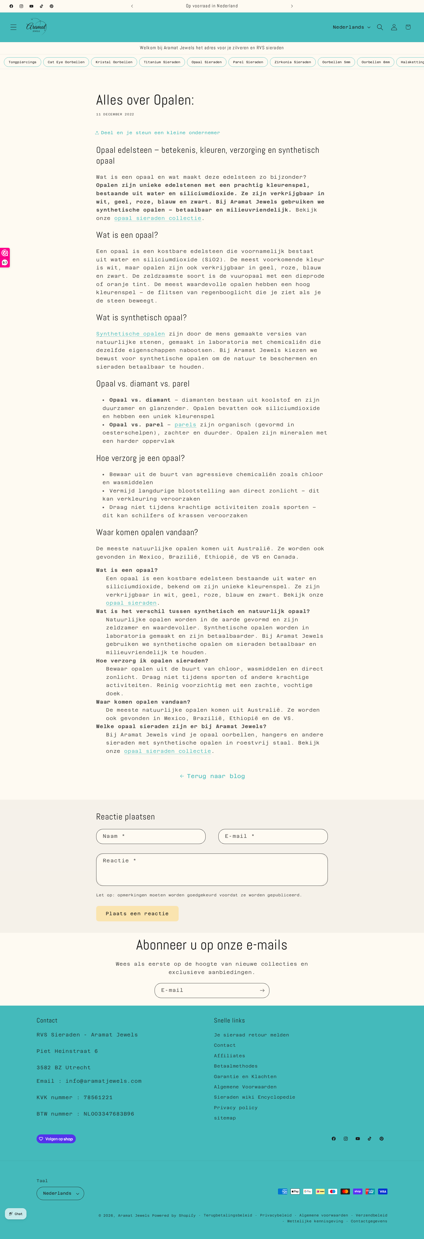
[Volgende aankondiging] (292, 6)
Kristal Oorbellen (114, 62)
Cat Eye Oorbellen (66, 62)
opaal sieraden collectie (157, 218)
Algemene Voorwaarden (245, 1086)
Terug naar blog (216, 776)
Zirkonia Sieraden (293, 62)
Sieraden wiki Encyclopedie (254, 1097)
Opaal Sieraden (207, 62)
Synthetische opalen (130, 334)
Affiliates (229, 1055)
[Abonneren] (262, 990)
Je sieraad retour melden (251, 1034)
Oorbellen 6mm (376, 62)
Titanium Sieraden (162, 62)
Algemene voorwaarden (323, 1215)
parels (186, 425)
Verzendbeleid (371, 1215)
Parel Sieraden (248, 62)
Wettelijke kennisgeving (315, 1221)
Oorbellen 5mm (336, 62)
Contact (225, 1045)
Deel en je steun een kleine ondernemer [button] (160, 132)
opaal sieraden (131, 603)
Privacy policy (236, 1107)
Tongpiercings (23, 62)
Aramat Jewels (135, 1215)
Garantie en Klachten (245, 1076)
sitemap (225, 1117)
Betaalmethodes (236, 1066)
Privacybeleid (276, 1215)
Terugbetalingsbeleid (228, 1215)
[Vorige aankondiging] (132, 6)
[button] (13, 27)
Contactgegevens (369, 1221)
